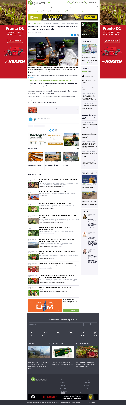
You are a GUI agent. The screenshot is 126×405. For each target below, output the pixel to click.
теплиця (62, 291)
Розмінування (53, 10)
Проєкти (53, 7)
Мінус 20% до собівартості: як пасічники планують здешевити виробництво (89, 187)
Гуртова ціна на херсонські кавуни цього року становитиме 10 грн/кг (55, 228)
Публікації (63, 382)
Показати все (88, 269)
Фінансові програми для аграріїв (74, 10)
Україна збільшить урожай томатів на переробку (56, 263)
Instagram (31, 77)
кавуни (41, 222)
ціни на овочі (46, 258)
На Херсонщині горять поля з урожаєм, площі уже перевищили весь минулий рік (56, 240)
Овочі (62, 186)
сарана (41, 208)
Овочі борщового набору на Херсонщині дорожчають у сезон (58, 180)
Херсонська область (39, 125)
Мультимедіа (82, 7)
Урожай (60, 246)
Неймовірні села (62, 7)
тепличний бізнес (52, 282)
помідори (30, 125)
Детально (72, 310)
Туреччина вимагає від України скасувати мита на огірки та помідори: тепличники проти (56, 276)
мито (47, 282)
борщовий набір (42, 186)
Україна (40, 23)
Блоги (46, 7)
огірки (45, 282)
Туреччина (58, 282)
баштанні (57, 222)
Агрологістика (62, 10)
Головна (30, 23)
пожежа (41, 246)
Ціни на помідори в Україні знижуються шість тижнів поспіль (57, 252)
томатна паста (49, 268)
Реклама (87, 382)
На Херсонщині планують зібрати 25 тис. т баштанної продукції (58, 216)
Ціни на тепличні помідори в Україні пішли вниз (55, 287)
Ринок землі (45, 10)
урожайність (53, 222)
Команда (87, 380)
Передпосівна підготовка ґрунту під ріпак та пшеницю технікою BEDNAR (89, 203)
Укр (49, 2)
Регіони (39, 10)
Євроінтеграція (32, 10)
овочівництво (50, 186)
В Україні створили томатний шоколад (52, 191)
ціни (46, 186)
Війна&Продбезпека (54, 246)
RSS (87, 388)
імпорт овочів (62, 282)
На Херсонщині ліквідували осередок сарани (55, 203)
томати (45, 268)
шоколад (41, 195)
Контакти (87, 385)
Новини (35, 23)
